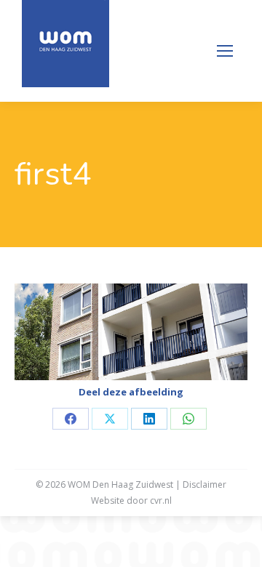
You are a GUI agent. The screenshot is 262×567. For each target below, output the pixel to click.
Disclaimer (204, 484)
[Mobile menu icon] (225, 51)
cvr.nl (161, 500)
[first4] (131, 332)
